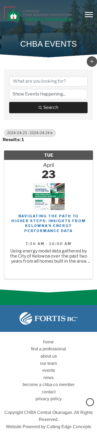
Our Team (48, 363)
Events (48, 370)
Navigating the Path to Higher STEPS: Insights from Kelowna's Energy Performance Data (48, 223)
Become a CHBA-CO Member (49, 384)
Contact (49, 392)
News (48, 377)
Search (50, 107)
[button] (92, 61)
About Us (48, 356)
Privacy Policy (49, 399)
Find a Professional (48, 349)
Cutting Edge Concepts (69, 426)
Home (48, 342)
